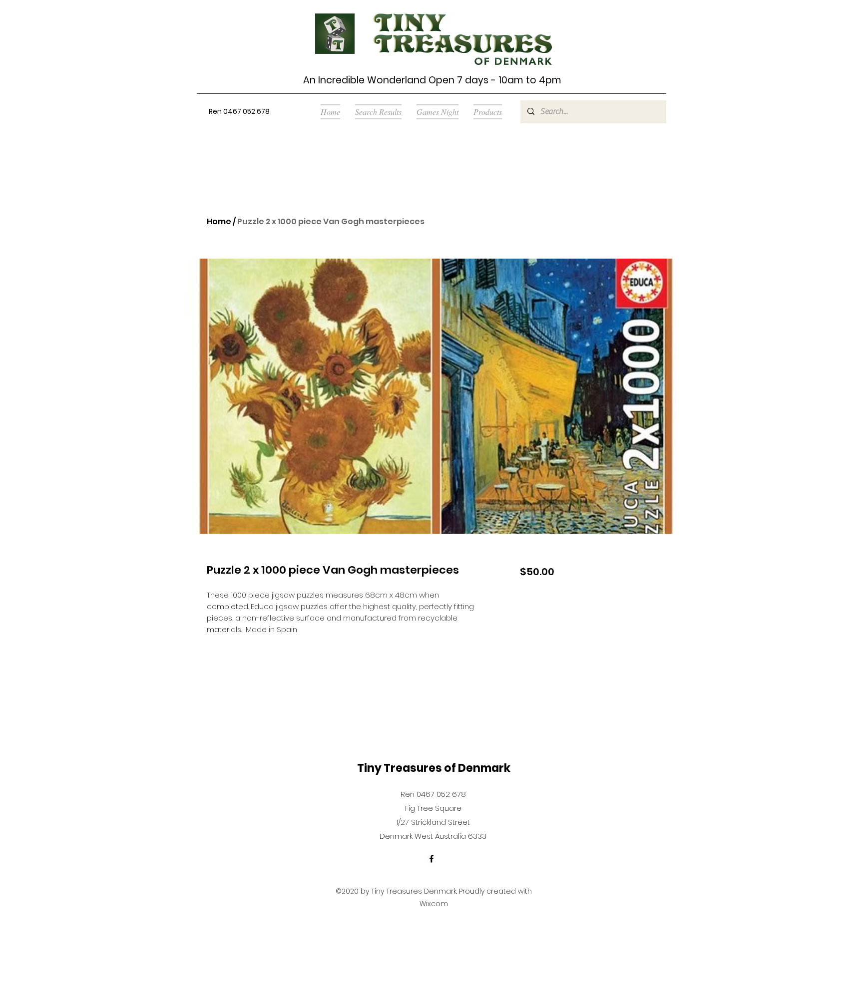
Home (219, 221)
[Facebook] (431, 859)
